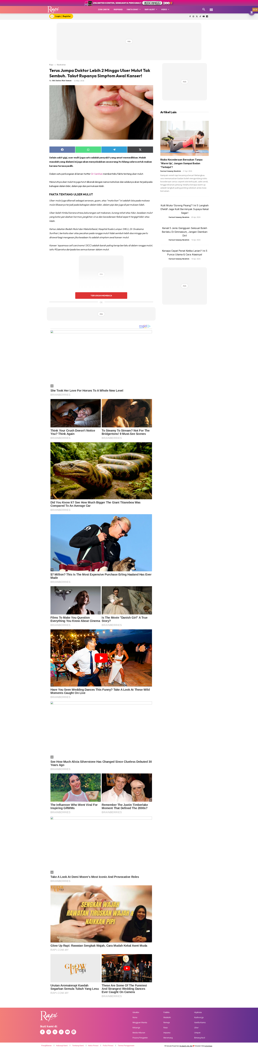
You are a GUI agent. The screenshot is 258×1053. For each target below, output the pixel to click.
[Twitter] (197, 16)
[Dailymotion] (207, 16)
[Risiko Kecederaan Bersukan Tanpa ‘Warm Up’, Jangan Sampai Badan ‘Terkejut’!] (184, 138)
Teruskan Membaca (101, 295)
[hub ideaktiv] (211, 8)
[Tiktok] (200, 16)
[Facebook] (190, 16)
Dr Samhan (97, 173)
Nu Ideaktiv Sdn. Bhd (186, 1046)
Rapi (51, 64)
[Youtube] (203, 16)
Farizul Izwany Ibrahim (170, 171)
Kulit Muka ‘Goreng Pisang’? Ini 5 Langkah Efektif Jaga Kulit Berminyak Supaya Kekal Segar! (185, 209)
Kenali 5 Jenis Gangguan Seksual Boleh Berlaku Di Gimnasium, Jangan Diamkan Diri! (184, 232)
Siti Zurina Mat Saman (62, 81)
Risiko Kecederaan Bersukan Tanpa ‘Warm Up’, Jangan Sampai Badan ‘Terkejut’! (181, 163)
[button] (203, 9)
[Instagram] (193, 16)
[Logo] (53, 9)
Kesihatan (61, 64)
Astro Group (208, 1046)
